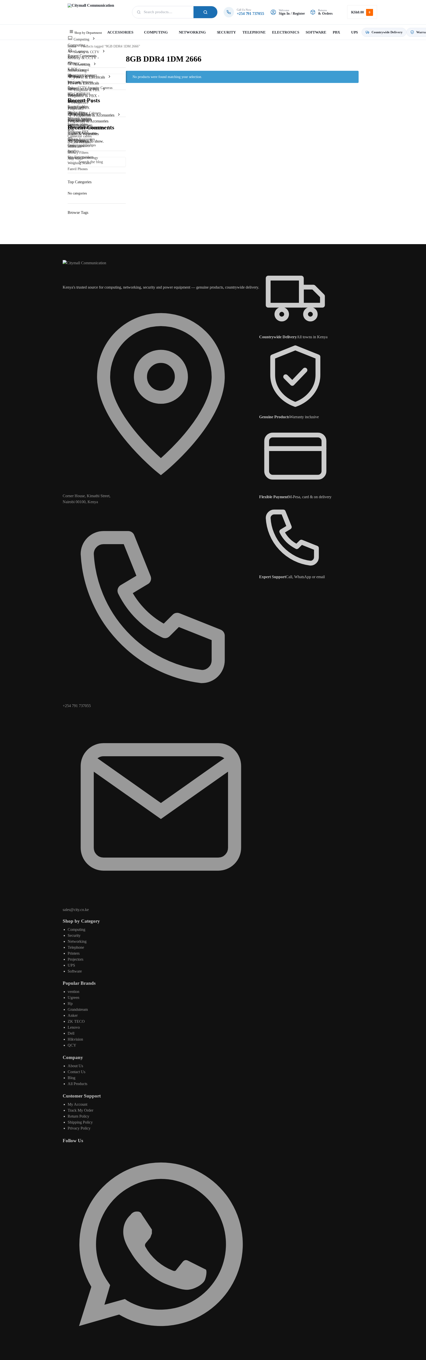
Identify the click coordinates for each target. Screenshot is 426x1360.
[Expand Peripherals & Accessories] (118, 115)
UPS (71, 965)
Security (74, 935)
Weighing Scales (79, 163)
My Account (77, 1104)
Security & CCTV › (83, 58)
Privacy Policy (79, 1128)
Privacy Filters (78, 152)
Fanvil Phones (78, 169)
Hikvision (75, 1039)
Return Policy (78, 1116)
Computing (76, 929)
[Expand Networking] (94, 64)
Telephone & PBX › (83, 96)
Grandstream (78, 1009)
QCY (72, 1045)
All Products (77, 1084)
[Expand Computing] (93, 39)
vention (73, 991)
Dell (71, 1033)
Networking (77, 941)
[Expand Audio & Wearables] (108, 127)
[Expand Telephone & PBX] (103, 89)
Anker (73, 1015)
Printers (74, 953)
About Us (75, 1066)
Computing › (78, 45)
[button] (362, 12)
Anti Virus (75, 158)
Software (75, 971)
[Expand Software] (90, 140)
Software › (76, 146)
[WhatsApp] (161, 1341)
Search (205, 12)
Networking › (78, 70)
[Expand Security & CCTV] (103, 51)
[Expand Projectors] (92, 102)
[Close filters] (127, 94)
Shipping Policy (80, 1122)
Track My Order (80, 1110)
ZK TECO (76, 1021)
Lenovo (74, 1027)
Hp (70, 1003)
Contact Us (76, 1072)
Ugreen (73, 997)
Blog (71, 1078)
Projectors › (77, 108)
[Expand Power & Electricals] (109, 77)
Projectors (75, 959)
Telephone (76, 947)
